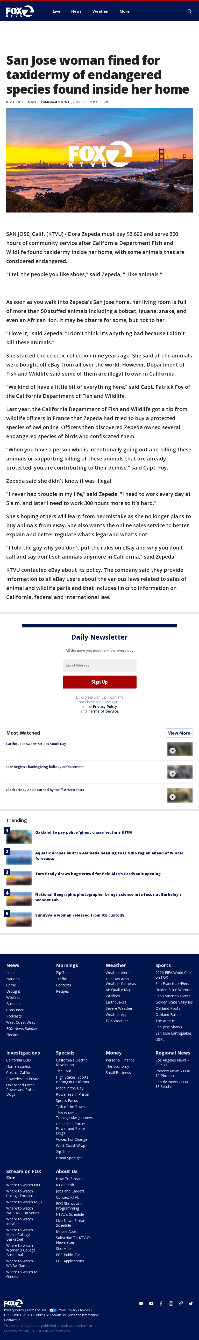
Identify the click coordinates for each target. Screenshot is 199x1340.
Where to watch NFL (23, 1184)
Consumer (15, 1009)
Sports (163, 965)
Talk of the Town (70, 1106)
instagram (171, 1303)
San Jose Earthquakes (173, 1033)
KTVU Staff (65, 1184)
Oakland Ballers (168, 1014)
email (141, 1303)
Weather (116, 965)
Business (13, 1003)
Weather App (116, 1014)
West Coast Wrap (20, 1022)
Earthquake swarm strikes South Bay (36, 743)
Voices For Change (71, 1139)
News (32, 102)
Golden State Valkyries (174, 1002)
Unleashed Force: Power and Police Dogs (20, 1089)
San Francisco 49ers (172, 983)
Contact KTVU (68, 1197)
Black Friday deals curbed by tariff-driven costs (45, 789)
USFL (159, 1039)
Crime (11, 985)
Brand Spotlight (69, 1157)
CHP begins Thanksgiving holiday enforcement (45, 766)
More (125, 11)
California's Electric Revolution (71, 1062)
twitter (191, 1303)
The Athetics (165, 1020)
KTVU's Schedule (70, 1214)
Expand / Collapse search (190, 11)
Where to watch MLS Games (23, 1274)
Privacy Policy (105, 706)
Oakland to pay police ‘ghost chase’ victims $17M (83, 832)
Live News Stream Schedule (71, 1223)
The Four (63, 1070)
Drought (13, 991)
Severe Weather (119, 1008)
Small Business (118, 1072)
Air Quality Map (118, 989)
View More (179, 733)
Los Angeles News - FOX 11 (172, 1062)
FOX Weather (117, 1020)
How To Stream (69, 1178)
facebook (161, 1303)
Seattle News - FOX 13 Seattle (171, 1084)
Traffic (61, 978)
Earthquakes (116, 1002)
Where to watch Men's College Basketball (19, 1234)
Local (10, 972)
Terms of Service (103, 711)
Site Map (63, 1248)
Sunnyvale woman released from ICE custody (79, 915)
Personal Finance (120, 1060)
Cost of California (20, 1072)
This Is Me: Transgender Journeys (74, 1115)
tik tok (181, 1303)
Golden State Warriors (174, 989)
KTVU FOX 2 (14, 102)
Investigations (23, 1053)
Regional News (172, 1053)
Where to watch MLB (24, 1201)
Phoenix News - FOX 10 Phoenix (172, 1073)
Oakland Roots (167, 1008)
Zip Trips (63, 972)
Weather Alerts (118, 972)
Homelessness (18, 1066)
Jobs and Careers (70, 1191)
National (13, 978)
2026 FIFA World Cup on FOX (173, 975)
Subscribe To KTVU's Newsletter (73, 1240)
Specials (65, 1053)
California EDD (18, 1060)
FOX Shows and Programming (69, 1206)
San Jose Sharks (168, 1026)
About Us (66, 1171)
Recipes (62, 991)
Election (12, 1034)
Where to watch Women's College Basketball (20, 1250)
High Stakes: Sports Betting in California (72, 1079)
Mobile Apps (66, 1231)
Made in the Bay (69, 1088)
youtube (151, 1303)
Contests (63, 985)
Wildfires (13, 997)
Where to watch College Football (19, 1193)
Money (114, 1053)
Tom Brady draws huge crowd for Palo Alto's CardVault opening (98, 873)
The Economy (117, 1066)
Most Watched (23, 733)
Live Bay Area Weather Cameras (121, 981)
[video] (180, 749)
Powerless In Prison (22, 1078)
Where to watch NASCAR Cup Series (22, 1210)
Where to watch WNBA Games (19, 1263)
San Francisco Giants (172, 995)
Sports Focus (67, 1100)
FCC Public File (68, 1254)
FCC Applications (70, 1260)
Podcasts (14, 1016)
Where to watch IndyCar (19, 1221)
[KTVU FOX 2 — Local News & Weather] (23, 11)
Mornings (67, 965)
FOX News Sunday (21, 1028)
